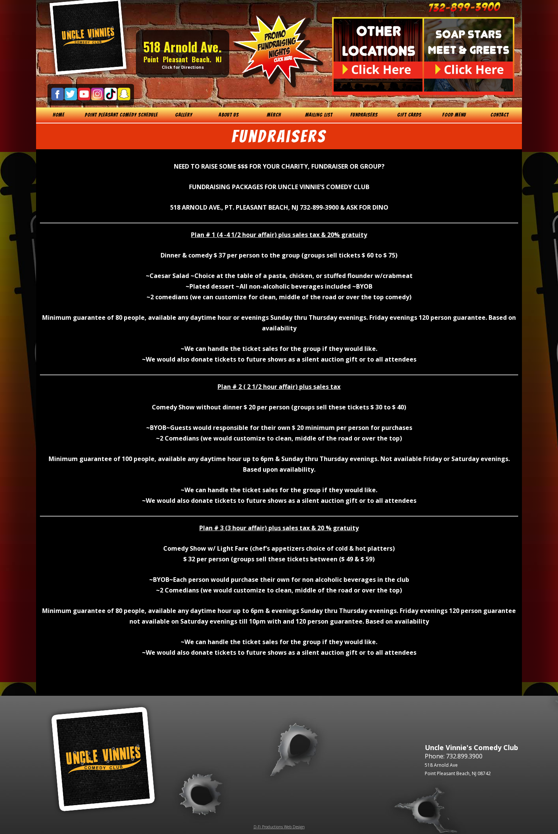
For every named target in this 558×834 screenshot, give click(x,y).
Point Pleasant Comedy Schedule (121, 115)
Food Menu (454, 115)
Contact (499, 115)
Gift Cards (409, 115)
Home (59, 115)
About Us (229, 115)
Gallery (183, 115)
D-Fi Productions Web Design (279, 826)
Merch (274, 115)
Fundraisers (364, 115)
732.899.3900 (464, 756)
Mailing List (319, 115)
